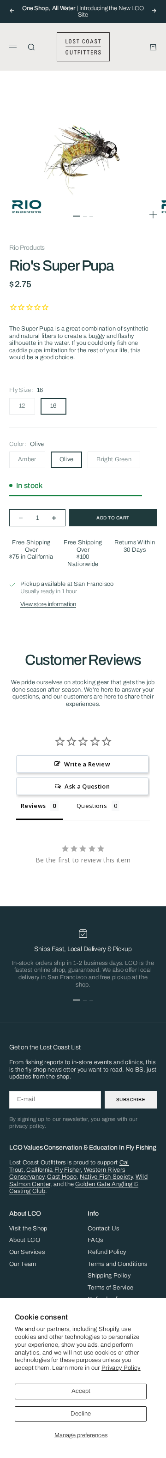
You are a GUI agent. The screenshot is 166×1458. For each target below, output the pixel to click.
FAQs (95, 1240)
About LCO (24, 1240)
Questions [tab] (92, 805)
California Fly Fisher (53, 1170)
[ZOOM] (153, 214)
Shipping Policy (109, 1275)
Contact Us (103, 1228)
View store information (48, 604)
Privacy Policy (121, 1368)
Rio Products (27, 247)
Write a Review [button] (87, 764)
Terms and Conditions (118, 1264)
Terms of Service (110, 1287)
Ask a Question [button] (87, 786)
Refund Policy (107, 1252)
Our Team (22, 1264)
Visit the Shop (28, 1228)
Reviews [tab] (33, 805)
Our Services (27, 1252)
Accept (80, 1391)
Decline (81, 1413)
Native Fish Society (106, 1177)
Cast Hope (62, 1177)
